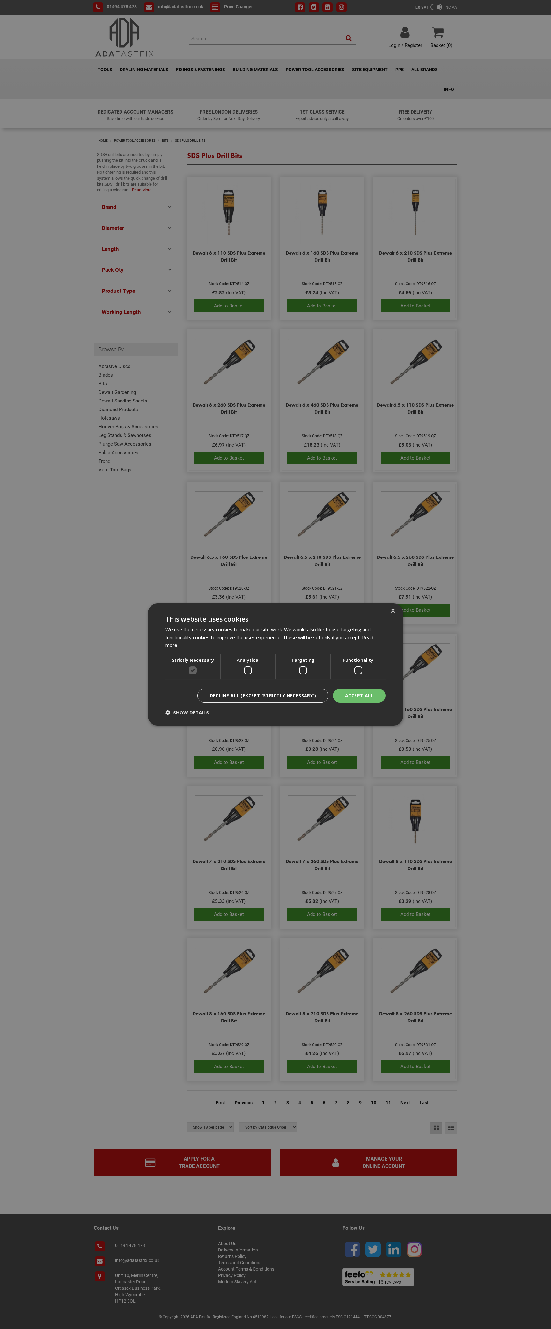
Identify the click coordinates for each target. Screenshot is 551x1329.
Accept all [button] (359, 695)
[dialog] (275, 664)
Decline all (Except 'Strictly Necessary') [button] (263, 695)
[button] (187, 712)
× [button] (392, 611)
